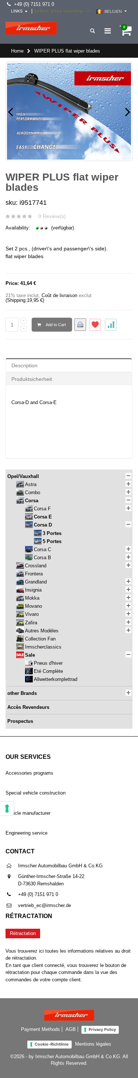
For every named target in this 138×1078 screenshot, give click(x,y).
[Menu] (108, 31)
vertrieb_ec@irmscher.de (44, 905)
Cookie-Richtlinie (52, 1044)
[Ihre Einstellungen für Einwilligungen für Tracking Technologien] (7, 808)
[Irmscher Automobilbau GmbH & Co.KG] (31, 28)
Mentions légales (93, 1044)
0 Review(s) (52, 216)
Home (17, 51)
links (16, 11)
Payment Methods (40, 1029)
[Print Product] (80, 324)
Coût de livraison (59, 295)
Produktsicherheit (31, 379)
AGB (71, 1029)
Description (24, 365)
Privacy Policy (102, 1029)
